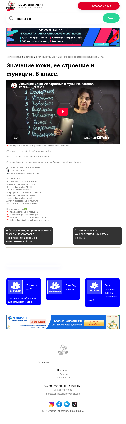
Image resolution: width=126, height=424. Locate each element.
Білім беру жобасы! (71, 286)
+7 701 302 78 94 (63, 389)
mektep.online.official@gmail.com (63, 393)
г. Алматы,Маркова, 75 (63, 375)
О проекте (43, 361)
